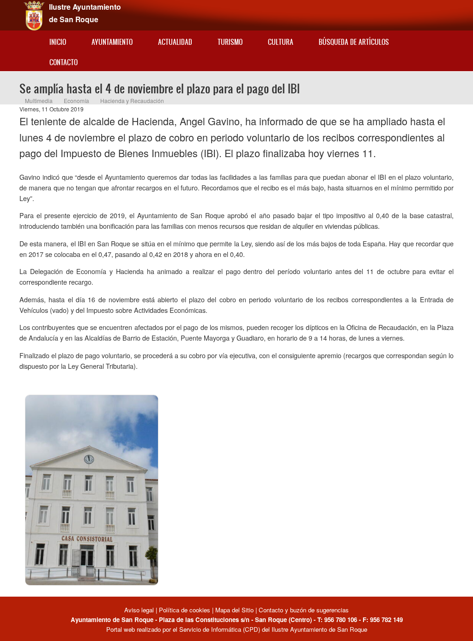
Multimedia (39, 100)
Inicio (57, 42)
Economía (76, 100)
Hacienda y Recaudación (132, 100)
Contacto (63, 62)
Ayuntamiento (112, 42)
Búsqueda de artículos (354, 42)
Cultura (280, 42)
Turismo (230, 42)
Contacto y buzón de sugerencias (304, 609)
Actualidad (175, 42)
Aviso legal (140, 609)
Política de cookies (184, 609)
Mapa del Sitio (234, 609)
